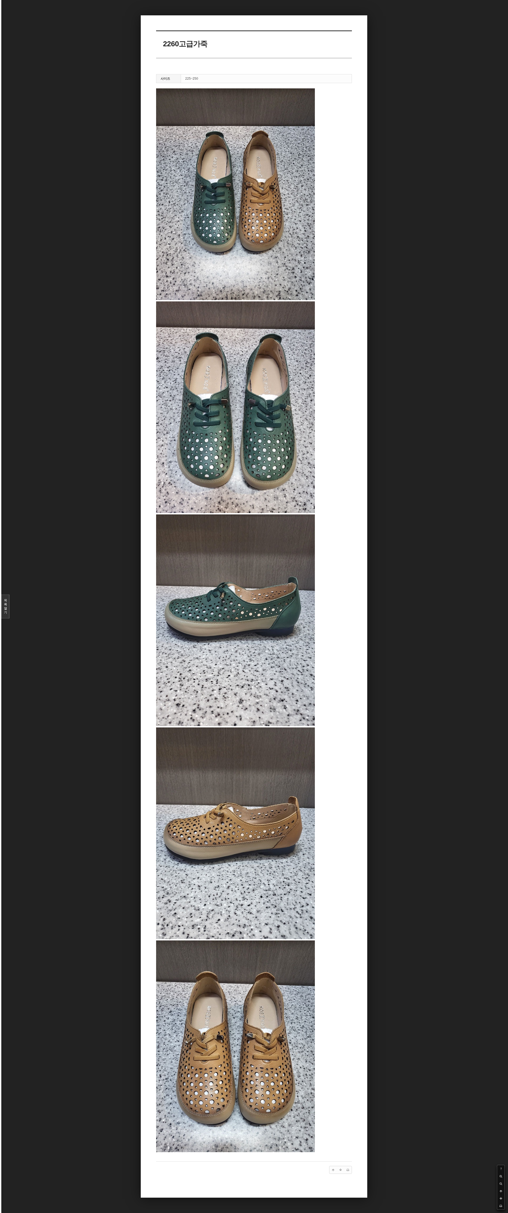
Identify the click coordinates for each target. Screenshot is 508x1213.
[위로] (501, 1191)
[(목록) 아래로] (501, 1198)
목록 (5, 606)
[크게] (501, 1176)
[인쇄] (501, 1206)
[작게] (501, 1183)
